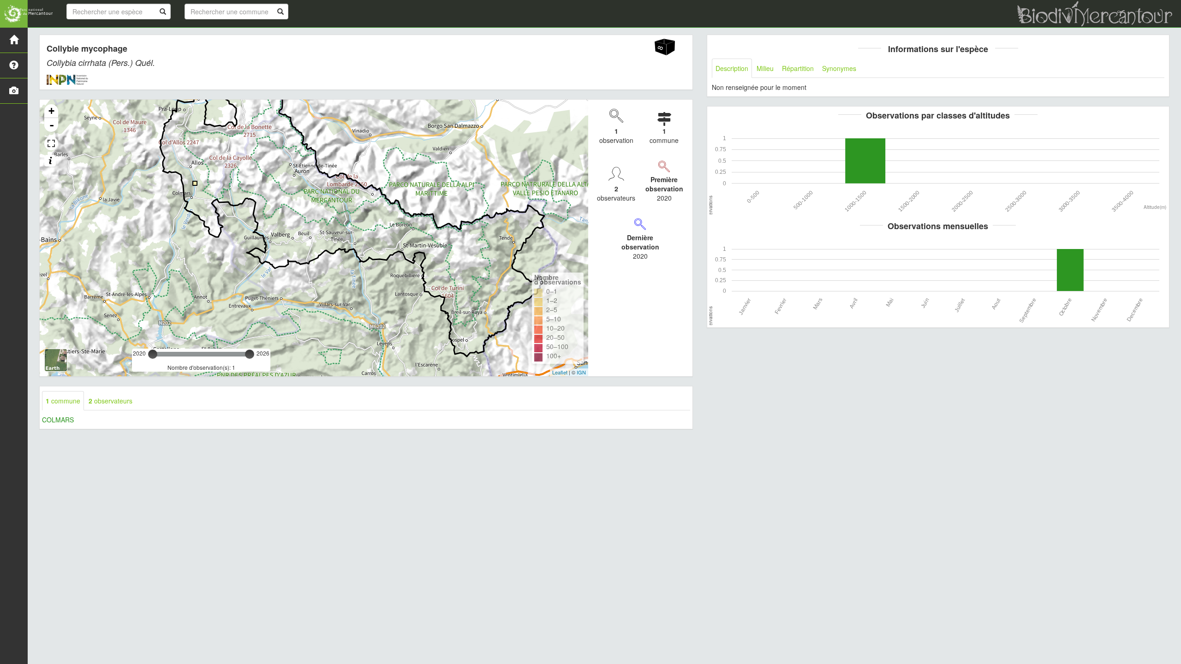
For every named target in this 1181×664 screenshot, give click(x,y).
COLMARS (58, 419)
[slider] (152, 354)
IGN (581, 372)
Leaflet (559, 372)
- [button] (51, 125)
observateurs (110, 400)
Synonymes (839, 68)
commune (63, 400)
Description (732, 68)
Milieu (765, 68)
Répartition (798, 68)
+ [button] (51, 111)
